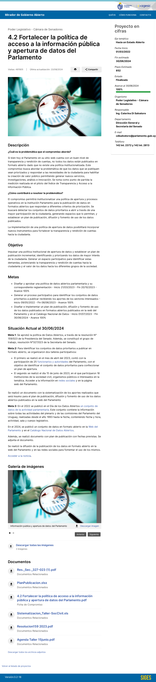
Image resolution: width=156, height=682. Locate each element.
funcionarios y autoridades (52, 361)
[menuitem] (112, 14)
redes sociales (67, 380)
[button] (75, 69)
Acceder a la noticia (19, 455)
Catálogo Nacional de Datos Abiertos (52, 430)
